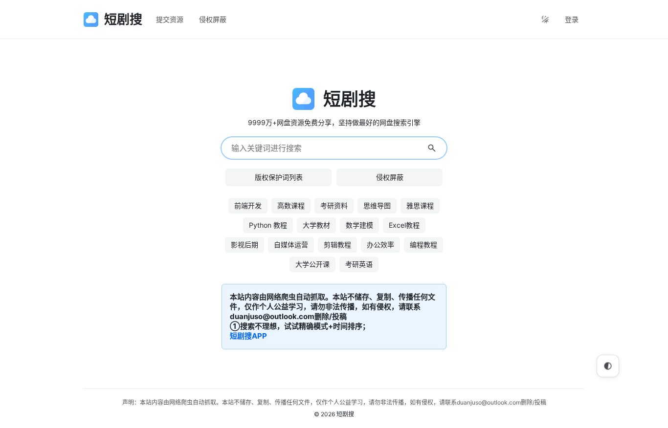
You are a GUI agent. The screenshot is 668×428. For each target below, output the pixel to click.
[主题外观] (545, 19)
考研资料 (334, 205)
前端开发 (248, 205)
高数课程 (291, 205)
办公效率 (380, 244)
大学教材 (316, 225)
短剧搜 (345, 414)
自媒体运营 (291, 244)
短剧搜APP (248, 336)
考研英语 (359, 264)
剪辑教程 (337, 244)
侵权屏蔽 (212, 19)
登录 (572, 19)
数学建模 (359, 225)
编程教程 (423, 244)
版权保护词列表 (279, 177)
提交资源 (169, 19)
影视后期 (244, 244)
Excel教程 (404, 225)
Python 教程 (268, 225)
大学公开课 (312, 264)
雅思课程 (420, 205)
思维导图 (377, 205)
